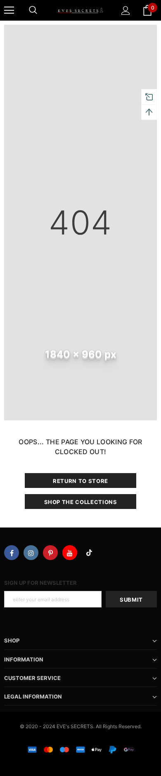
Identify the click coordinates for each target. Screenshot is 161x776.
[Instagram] (31, 552)
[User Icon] (125, 10)
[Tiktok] (89, 552)
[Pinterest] (50, 552)
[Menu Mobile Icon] (9, 10)
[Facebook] (11, 552)
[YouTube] (69, 552)
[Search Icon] (33, 10)
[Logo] (80, 10)
